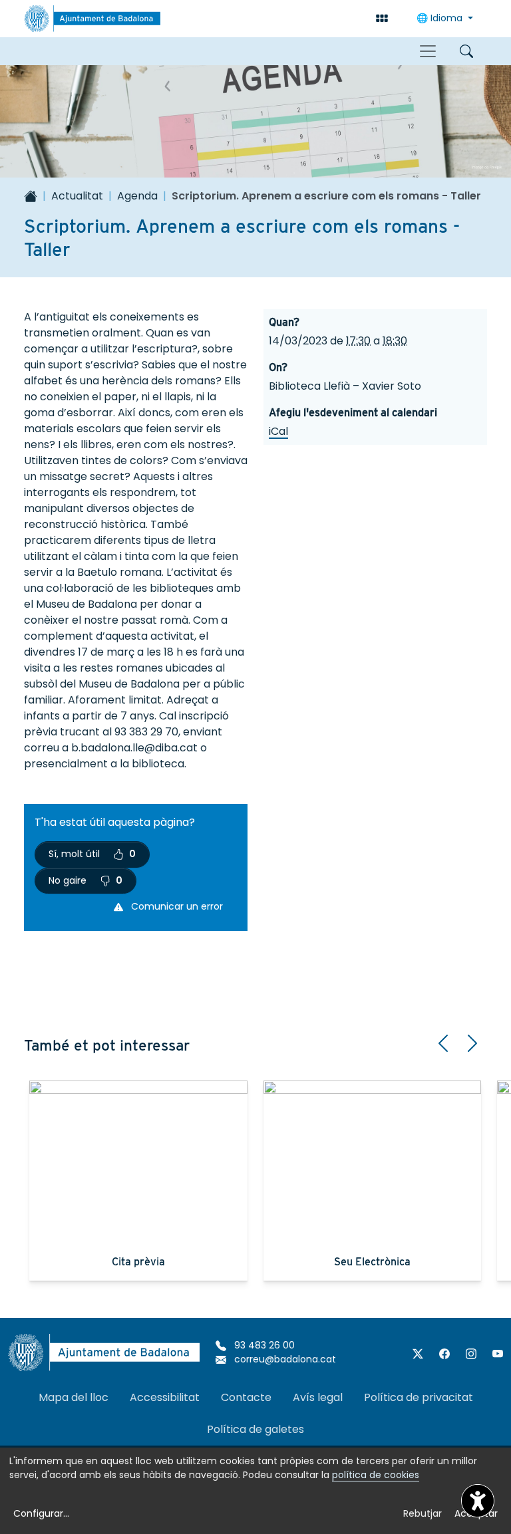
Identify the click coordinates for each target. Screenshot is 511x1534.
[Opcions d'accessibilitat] (477, 1500)
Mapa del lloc (73, 1397)
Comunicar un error (175, 906)
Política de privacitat (418, 1397)
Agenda (137, 195)
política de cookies (375, 1474)
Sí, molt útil (92, 853)
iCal (278, 431)
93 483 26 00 (263, 1345)
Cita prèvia (138, 1261)
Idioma (441, 18)
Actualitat (77, 195)
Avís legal (318, 1397)
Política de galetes (255, 1429)
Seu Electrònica (372, 1261)
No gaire (85, 880)
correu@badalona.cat (284, 1359)
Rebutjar (422, 1513)
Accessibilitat (165, 1397)
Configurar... (41, 1513)
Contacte (246, 1397)
